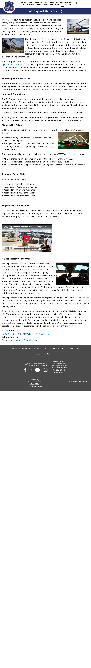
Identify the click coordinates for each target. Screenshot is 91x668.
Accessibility (35, 380)
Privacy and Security (35, 382)
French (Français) (28, 348)
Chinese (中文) (65, 348)
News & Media (62, 4)
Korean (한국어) (75, 348)
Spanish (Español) (17, 348)
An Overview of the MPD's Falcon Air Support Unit (28, 334)
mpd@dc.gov (61, 372)
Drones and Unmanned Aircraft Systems (20, 340)
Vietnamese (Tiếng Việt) (42, 348)
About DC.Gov (35, 384)
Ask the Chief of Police (43, 354)
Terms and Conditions (35, 386)
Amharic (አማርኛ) (55, 348)
